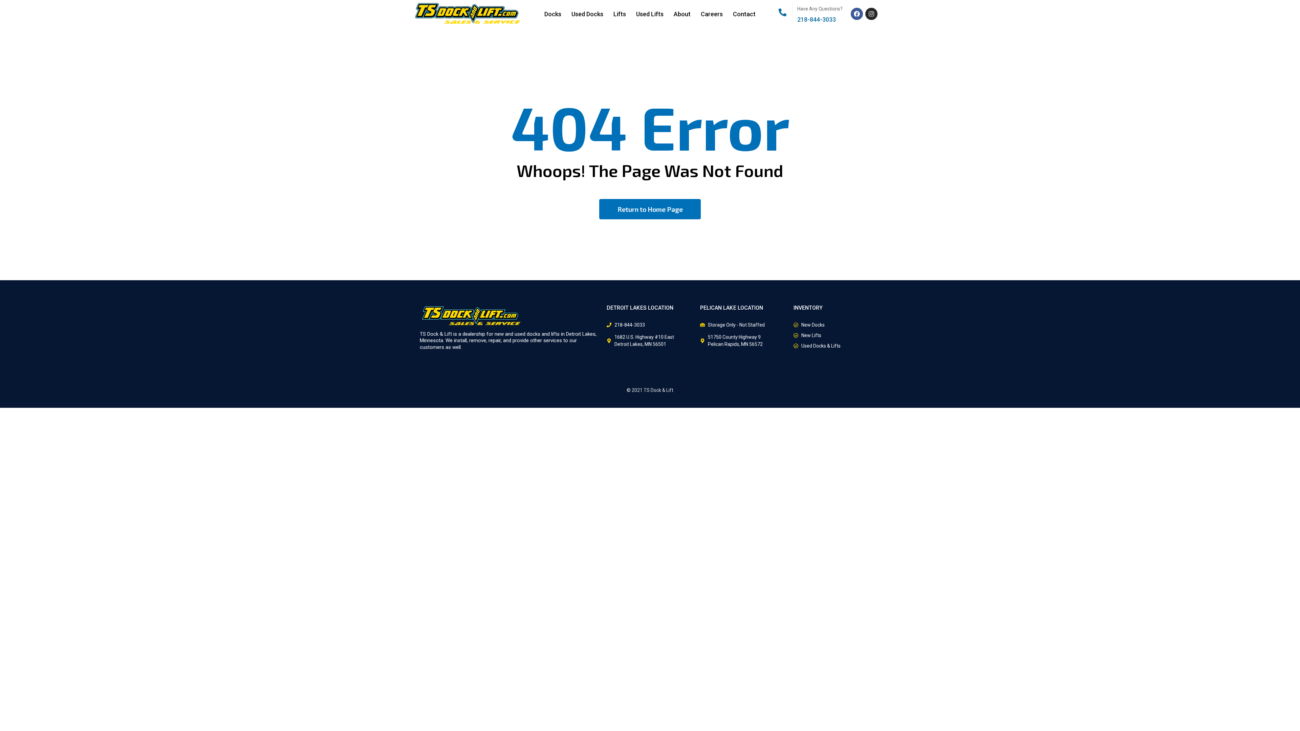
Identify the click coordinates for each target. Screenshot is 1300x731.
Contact (744, 14)
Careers (712, 14)
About (682, 14)
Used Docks (587, 14)
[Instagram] (871, 14)
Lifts (619, 14)
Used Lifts (650, 14)
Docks (552, 14)
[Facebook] (857, 14)
